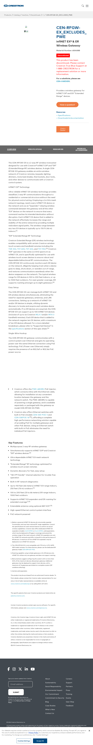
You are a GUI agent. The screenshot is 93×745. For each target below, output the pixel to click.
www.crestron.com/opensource (37, 608)
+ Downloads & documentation (70, 118)
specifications (18, 328)
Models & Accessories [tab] (81, 149)
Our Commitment (52, 694)
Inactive (25, 15)
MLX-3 (39, 314)
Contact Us (49, 713)
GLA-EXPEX (39, 531)
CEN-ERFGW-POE (28, 549)
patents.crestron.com (18, 596)
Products (7, 15)
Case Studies (50, 706)
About (47, 679)
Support (69, 683)
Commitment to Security (54, 698)
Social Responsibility (53, 686)
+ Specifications (63, 115)
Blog (47, 702)
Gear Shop (70, 702)
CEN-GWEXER (63, 81)
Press (68, 690)
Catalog (16, 15)
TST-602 (29, 249)
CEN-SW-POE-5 (40, 414)
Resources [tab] (58, 149)
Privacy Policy (33, 732)
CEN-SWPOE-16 (21, 417)
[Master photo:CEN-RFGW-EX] (25, 31)
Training (69, 694)
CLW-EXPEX (29, 531)
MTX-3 (51, 314)
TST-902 (41, 249)
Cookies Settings (24, 741)
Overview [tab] (11, 149)
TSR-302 (12, 249)
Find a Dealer (62, 129)
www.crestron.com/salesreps (20, 584)
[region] (46, 736)
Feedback (69, 706)
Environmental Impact (53, 690)
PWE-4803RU (38, 389)
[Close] (89, 730)
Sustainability (50, 683)
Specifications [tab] (35, 149)
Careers (69, 679)
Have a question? (67, 104)
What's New (50, 709)
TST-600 (21, 249)
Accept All (40, 741)
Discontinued (35, 15)
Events (68, 698)
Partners (69, 686)
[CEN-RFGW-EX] (27, 31)
